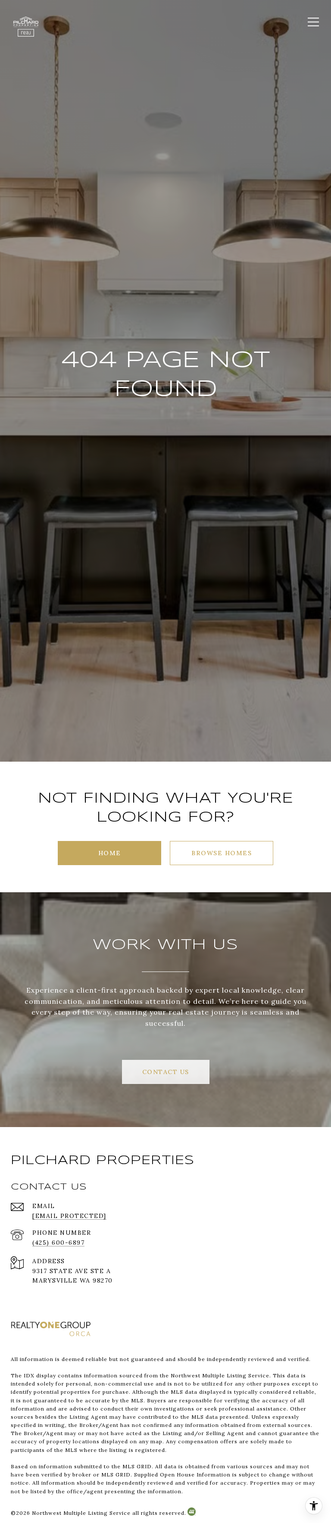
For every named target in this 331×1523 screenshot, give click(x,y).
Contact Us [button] (165, 1072)
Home (109, 853)
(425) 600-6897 (58, 1242)
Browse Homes (221, 853)
